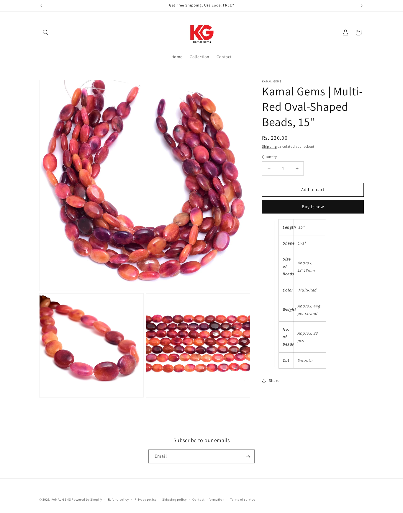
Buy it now (313, 206)
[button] (45, 32)
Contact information (208, 499)
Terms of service (242, 499)
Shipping (269, 146)
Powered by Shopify (87, 499)
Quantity (269, 156)
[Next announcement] (361, 5)
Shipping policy (174, 499)
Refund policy (118, 499)
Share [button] (274, 380)
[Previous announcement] (41, 5)
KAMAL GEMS (61, 499)
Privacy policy (145, 499)
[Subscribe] (247, 457)
